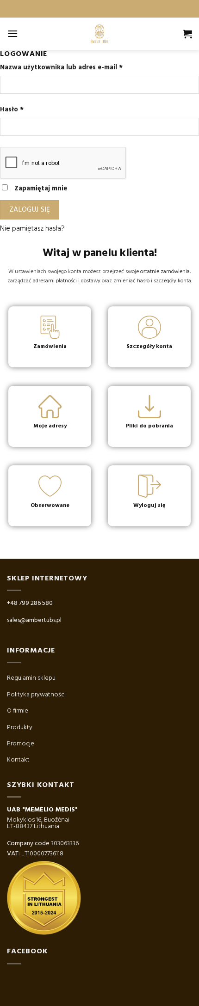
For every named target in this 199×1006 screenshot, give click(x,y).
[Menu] (12, 33)
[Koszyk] (187, 34)
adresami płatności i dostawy (66, 281)
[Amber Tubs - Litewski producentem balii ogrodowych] (99, 34)
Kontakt (18, 760)
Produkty (19, 727)
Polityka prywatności (36, 694)
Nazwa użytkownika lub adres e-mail (61, 67)
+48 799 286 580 (30, 603)
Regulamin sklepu (31, 678)
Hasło (12, 109)
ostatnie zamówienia (165, 271)
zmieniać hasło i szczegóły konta (152, 281)
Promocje (20, 743)
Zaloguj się (29, 209)
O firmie (17, 711)
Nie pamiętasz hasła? (32, 229)
